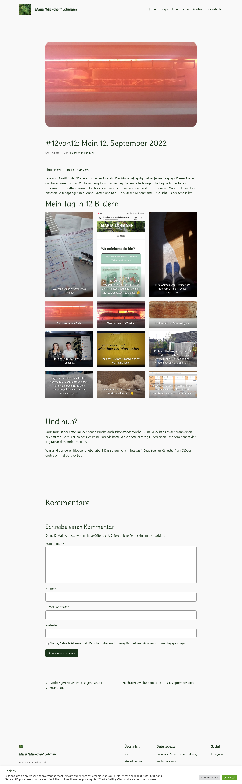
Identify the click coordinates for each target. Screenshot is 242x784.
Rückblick (89, 152)
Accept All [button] (229, 777)
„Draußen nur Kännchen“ (159, 451)
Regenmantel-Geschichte (166, 385)
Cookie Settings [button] (209, 777)
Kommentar (54, 544)
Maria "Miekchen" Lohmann (56, 9)
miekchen (74, 152)
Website (51, 625)
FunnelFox (69, 362)
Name (50, 589)
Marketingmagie (121, 362)
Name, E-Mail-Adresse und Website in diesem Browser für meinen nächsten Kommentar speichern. (118, 643)
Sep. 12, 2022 (52, 152)
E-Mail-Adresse (57, 607)
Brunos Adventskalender (123, 292)
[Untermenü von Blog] (168, 9)
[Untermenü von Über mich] (188, 9)
